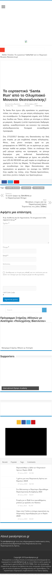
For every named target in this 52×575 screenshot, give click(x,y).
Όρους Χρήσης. (43, 570)
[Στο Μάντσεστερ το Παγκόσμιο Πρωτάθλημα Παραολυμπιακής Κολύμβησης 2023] (8, 492)
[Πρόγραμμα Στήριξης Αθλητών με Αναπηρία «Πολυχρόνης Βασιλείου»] (26, 335)
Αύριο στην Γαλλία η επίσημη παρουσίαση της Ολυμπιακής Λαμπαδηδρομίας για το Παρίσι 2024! (32, 513)
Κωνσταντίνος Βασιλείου (12, 104)
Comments (31, 462)
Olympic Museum (13, 188)
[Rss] (19, 422)
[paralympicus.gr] (26, 20)
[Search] (44, 310)
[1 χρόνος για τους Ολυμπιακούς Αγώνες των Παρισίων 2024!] (8, 481)
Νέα (12, 106)
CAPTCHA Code (9, 293)
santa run (26, 188)
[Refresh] (22, 281)
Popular (14, 462)
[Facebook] (23, 422)
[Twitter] (28, 422)
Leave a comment (24, 106)
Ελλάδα (10, 55)
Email (5, 256)
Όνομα (6, 247)
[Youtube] (33, 422)
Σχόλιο (6, 223)
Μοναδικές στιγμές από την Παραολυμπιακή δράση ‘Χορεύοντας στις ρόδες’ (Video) (34, 203)
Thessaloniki (38, 188)
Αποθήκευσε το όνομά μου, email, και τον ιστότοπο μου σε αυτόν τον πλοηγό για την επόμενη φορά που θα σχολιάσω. (25, 273)
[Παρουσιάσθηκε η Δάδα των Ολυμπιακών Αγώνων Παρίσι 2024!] (8, 471)
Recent (4, 462)
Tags (22, 462)
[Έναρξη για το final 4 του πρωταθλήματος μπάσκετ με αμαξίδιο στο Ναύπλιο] (8, 503)
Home (4, 55)
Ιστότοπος (6, 264)
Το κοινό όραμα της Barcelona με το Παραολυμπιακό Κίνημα (19, 196)
